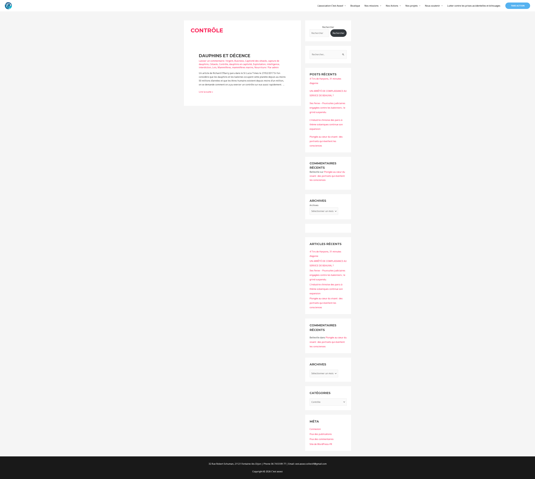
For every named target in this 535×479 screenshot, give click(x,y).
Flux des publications (321, 434)
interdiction (205, 67)
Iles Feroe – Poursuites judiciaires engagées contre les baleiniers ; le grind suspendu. (327, 108)
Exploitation (259, 64)
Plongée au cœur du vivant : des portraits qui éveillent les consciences (326, 141)
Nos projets (411, 5)
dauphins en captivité (240, 64)
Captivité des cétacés (256, 60)
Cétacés (214, 64)
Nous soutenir (432, 5)
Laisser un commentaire (211, 60)
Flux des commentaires (322, 439)
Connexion (315, 429)
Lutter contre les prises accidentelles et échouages (473, 5)
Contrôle (223, 64)
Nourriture (260, 67)
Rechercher (328, 27)
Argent (229, 60)
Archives (314, 205)
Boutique (355, 5)
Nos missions (371, 5)
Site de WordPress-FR (321, 444)
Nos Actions (392, 5)
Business (239, 60)
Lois (214, 67)
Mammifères (224, 67)
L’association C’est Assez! (330, 5)
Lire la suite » (206, 91)
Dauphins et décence (224, 55)
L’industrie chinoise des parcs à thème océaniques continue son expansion (326, 124)
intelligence (273, 64)
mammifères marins (242, 67)
